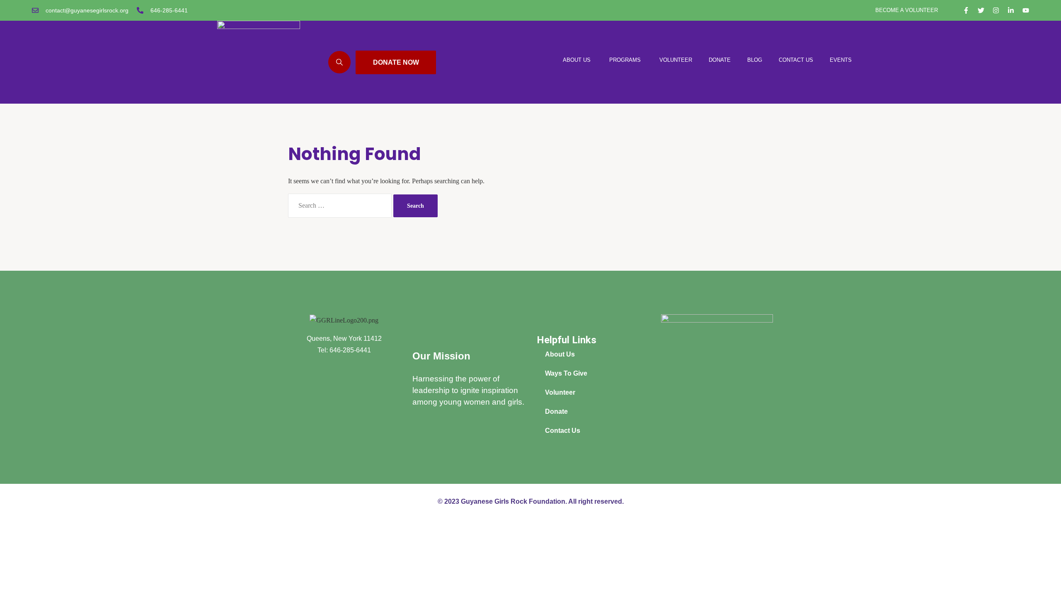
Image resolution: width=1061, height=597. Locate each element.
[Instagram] (996, 10)
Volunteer (560, 392)
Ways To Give (566, 373)
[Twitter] (981, 10)
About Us (560, 354)
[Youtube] (1025, 10)
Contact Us (562, 430)
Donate (556, 411)
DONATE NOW (396, 62)
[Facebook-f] (966, 10)
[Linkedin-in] (1011, 10)
